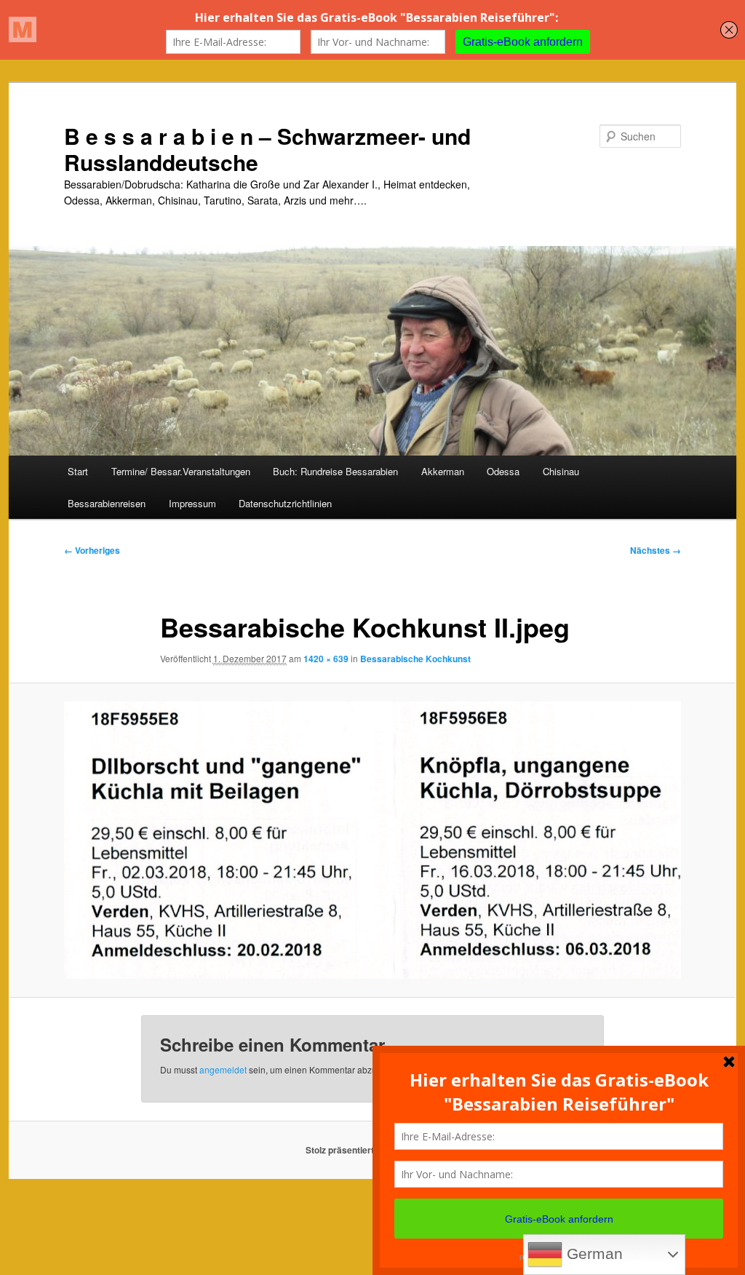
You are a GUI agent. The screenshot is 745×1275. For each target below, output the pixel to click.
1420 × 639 (325, 658)
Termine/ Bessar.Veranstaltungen (180, 471)
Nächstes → (655, 550)
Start (78, 471)
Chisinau (561, 471)
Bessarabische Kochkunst (415, 658)
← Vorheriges (92, 550)
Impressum (192, 503)
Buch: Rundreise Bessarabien (335, 471)
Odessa (503, 471)
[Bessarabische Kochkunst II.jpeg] (372, 841)
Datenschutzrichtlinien (285, 503)
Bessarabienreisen (107, 503)
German (592, 1254)
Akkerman (442, 471)
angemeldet (223, 1069)
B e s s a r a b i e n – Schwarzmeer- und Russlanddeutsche (267, 149)
